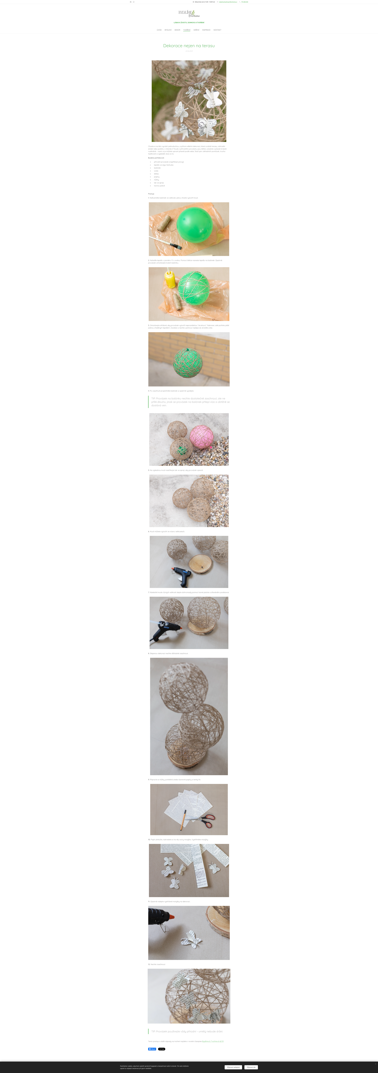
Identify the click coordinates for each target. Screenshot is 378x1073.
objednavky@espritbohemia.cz (228, 2)
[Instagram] (133, 2)
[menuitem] (160, 29)
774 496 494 (244, 2)
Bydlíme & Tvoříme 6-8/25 (213, 1041)
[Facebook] (130, 2)
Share (153, 1049)
